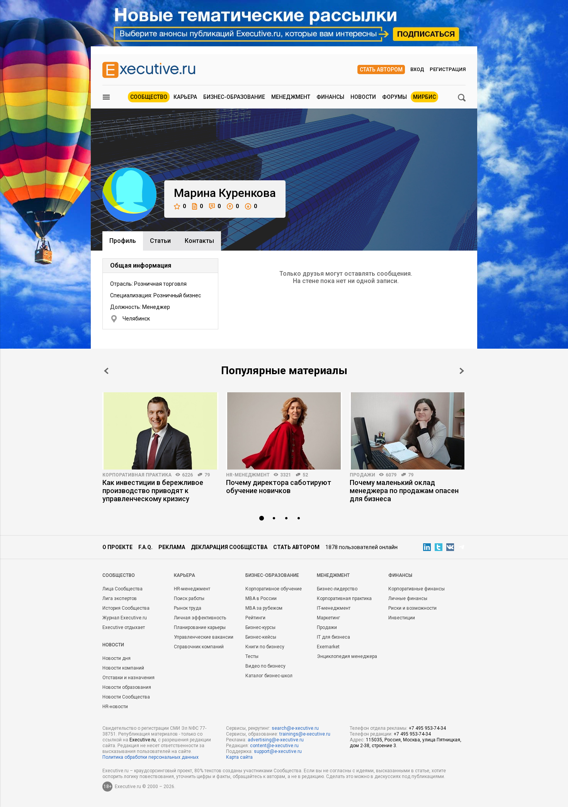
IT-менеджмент (333, 608)
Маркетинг (328, 618)
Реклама (171, 547)
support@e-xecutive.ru (278, 751)
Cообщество (118, 575)
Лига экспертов (119, 598)
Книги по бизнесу (264, 646)
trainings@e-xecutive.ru (304, 734)
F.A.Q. (145, 547)
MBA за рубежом (263, 608)
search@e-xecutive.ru (295, 728)
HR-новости (115, 706)
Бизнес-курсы (260, 627)
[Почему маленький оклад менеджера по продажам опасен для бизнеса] (408, 431)
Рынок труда (187, 608)
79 (207, 475)
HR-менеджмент (248, 475)
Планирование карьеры (200, 627)
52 (305, 475)
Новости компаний (123, 668)
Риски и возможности (412, 608)
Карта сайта (239, 757)
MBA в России (261, 598)
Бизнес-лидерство (337, 589)
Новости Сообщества (126, 697)
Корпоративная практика (137, 475)
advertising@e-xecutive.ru (276, 740)
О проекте (117, 547)
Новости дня (116, 658)
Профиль (122, 240)
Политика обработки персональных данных (150, 757)
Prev (106, 371)
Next (462, 371)
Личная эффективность (200, 618)
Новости (363, 97)
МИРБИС (424, 97)
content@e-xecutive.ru (274, 745)
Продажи (362, 475)
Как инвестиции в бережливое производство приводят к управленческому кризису (152, 490)
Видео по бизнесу (265, 666)
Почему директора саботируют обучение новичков (278, 486)
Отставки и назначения (128, 677)
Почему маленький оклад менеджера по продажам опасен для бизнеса (404, 490)
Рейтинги (255, 618)
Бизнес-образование (234, 97)
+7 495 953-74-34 (427, 728)
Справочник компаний (199, 646)
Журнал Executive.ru (124, 618)
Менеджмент (290, 97)
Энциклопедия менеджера (347, 656)
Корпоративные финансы (416, 589)
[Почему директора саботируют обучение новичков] (284, 431)
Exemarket (328, 646)
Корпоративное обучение (273, 589)
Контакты (199, 240)
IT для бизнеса (333, 637)
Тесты (251, 656)
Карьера (185, 97)
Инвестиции (401, 618)
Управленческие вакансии (203, 637)
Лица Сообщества (122, 589)
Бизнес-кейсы (260, 637)
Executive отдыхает (123, 627)
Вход (417, 69)
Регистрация (448, 69)
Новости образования (126, 687)
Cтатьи (160, 240)
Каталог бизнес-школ (269, 675)
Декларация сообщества (229, 547)
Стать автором (381, 69)
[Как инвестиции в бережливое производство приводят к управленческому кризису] (160, 431)
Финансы (330, 97)
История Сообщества (126, 608)
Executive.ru (142, 740)
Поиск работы (189, 598)
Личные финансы (407, 598)
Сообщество (148, 97)
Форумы (394, 97)
